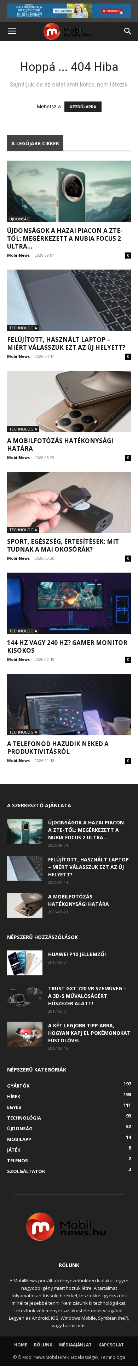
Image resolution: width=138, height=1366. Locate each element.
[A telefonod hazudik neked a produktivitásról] (69, 704)
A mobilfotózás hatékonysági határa (60, 445)
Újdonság (19, 218)
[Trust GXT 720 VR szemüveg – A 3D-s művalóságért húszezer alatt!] (24, 997)
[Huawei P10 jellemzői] (24, 962)
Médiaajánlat (75, 1345)
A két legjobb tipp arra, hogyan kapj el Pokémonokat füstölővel (89, 1033)
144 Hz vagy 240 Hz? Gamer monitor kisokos (67, 646)
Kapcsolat (111, 1345)
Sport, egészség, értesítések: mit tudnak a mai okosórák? (63, 545)
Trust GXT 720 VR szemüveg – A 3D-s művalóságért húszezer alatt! (87, 996)
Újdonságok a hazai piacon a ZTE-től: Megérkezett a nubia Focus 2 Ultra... (64, 238)
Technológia (23, 327)
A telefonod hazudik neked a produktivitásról (58, 748)
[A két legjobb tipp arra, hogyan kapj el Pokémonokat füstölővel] (24, 1034)
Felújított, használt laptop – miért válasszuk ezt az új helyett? (66, 343)
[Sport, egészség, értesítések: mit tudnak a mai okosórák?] (69, 502)
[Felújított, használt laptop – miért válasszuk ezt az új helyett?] (69, 300)
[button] (12, 31)
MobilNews (18, 255)
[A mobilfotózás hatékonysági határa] (69, 401)
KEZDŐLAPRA (83, 106)
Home (20, 1345)
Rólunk (43, 1345)
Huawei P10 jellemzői (77, 954)
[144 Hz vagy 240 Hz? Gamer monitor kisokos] (69, 603)
